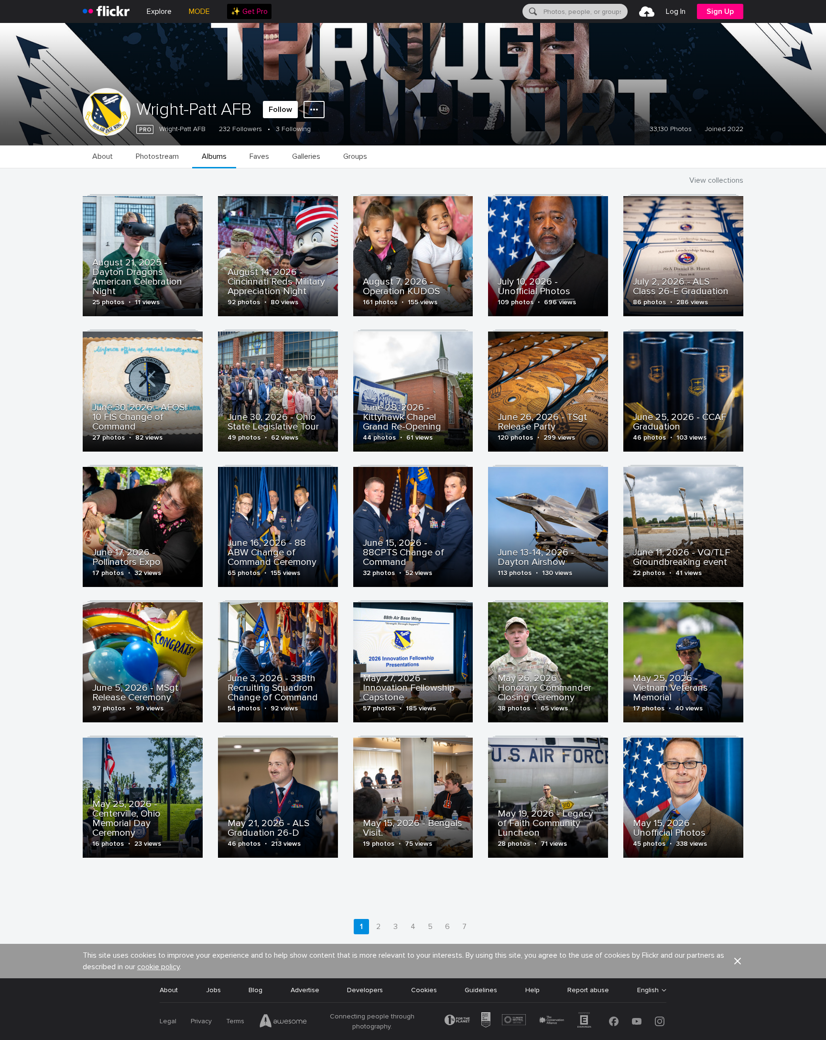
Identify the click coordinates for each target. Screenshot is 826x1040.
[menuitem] (249, 11)
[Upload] (646, 11)
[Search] (532, 11)
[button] (737, 961)
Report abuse (588, 990)
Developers (365, 990)
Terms (235, 1021)
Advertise (305, 990)
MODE (199, 11)
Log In (675, 11)
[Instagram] (659, 1021)
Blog (255, 990)
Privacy (201, 1021)
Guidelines (481, 990)
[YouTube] (636, 1021)
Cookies (424, 990)
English (648, 990)
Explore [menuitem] (159, 11)
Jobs (213, 990)
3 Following (293, 129)
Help (532, 990)
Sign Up (720, 11)
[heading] (106, 11)
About (169, 990)
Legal (168, 1021)
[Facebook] (614, 1021)
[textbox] (584, 11)
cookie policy (158, 967)
